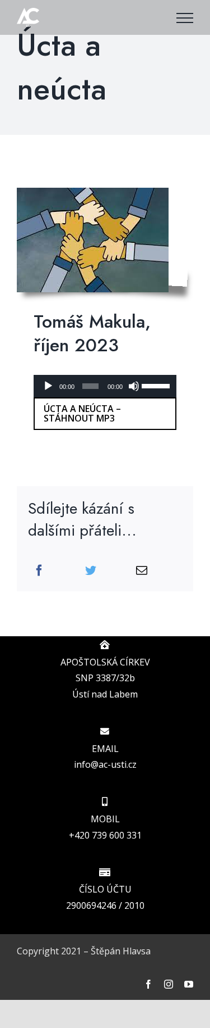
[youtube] (188, 984)
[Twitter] (91, 570)
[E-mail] (141, 570)
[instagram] (168, 984)
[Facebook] (39, 570)
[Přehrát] (48, 386)
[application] (105, 386)
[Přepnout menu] (184, 18)
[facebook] (148, 984)
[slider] (156, 385)
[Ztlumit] (133, 386)
